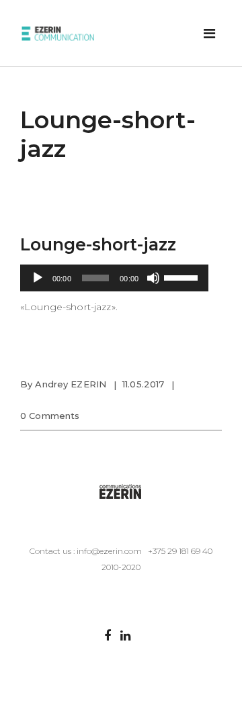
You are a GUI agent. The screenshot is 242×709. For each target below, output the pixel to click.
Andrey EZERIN (70, 384)
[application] (114, 278)
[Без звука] (153, 278)
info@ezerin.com (109, 551)
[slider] (183, 277)
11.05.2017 (143, 384)
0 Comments (49, 415)
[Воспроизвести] (37, 278)
